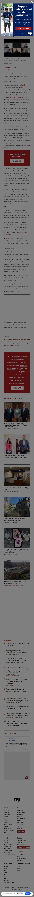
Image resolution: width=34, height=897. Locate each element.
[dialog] (17, 448)
